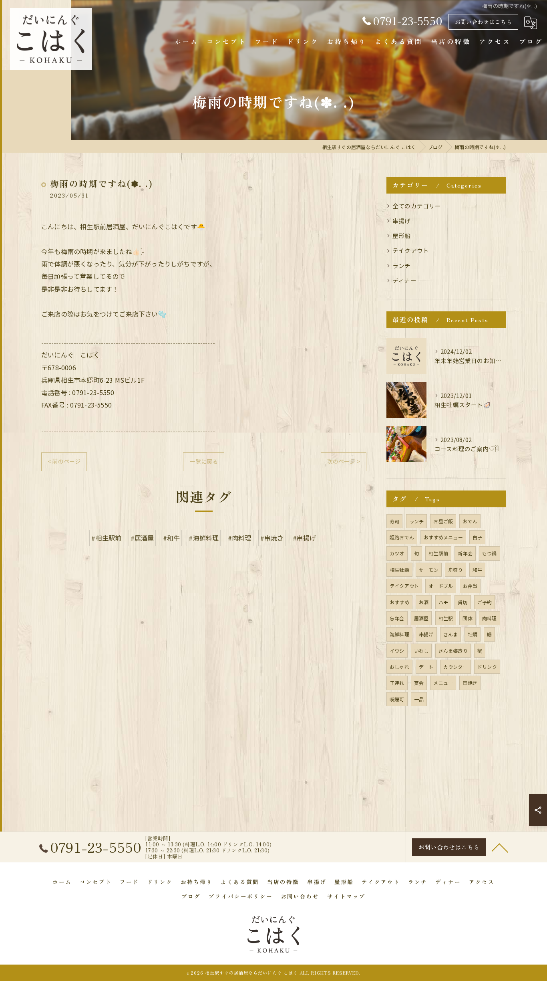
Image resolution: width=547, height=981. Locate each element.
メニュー (443, 682)
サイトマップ (346, 896)
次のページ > (343, 461)
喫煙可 (397, 699)
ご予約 (484, 602)
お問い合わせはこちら (483, 22)
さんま (450, 634)
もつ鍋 (489, 553)
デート (426, 666)
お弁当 (470, 585)
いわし (421, 650)
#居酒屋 (142, 538)
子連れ (397, 682)
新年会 (465, 553)
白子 (477, 537)
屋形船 (401, 235)
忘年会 (397, 618)
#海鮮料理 (204, 538)
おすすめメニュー (443, 537)
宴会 (419, 682)
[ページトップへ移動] (500, 847)
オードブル (440, 585)
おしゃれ (399, 666)
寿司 (394, 521)
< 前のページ (64, 461)
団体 (467, 618)
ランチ (401, 265)
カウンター (455, 666)
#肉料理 (239, 538)
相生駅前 (438, 553)
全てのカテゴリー (416, 206)
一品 (419, 699)
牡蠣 (472, 634)
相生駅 (445, 618)
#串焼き (272, 538)
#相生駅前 (106, 538)
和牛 (477, 569)
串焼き (470, 682)
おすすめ (399, 602)
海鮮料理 (399, 634)
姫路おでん (402, 537)
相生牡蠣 (399, 569)
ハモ (443, 602)
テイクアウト (410, 250)
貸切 (462, 602)
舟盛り (455, 569)
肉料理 (489, 618)
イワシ (397, 650)
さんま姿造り (453, 650)
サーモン (428, 569)
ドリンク (487, 666)
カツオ (397, 553)
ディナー (404, 280)
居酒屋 (421, 618)
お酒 (423, 602)
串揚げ (401, 220)
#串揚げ (304, 538)
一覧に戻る (203, 461)
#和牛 (171, 538)
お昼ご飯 (443, 521)
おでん (470, 521)
